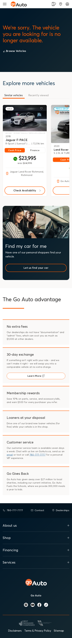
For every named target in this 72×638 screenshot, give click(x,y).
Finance (35, 150)
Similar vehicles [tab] (13, 95)
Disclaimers (15, 630)
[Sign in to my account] (67, 4)
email (10, 454)
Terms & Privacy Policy (37, 630)
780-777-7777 (37, 454)
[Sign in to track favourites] (42, 109)
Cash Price (14, 150)
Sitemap (59, 630)
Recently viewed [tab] (38, 95)
